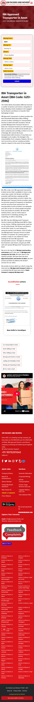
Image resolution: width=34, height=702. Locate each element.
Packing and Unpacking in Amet (11, 365)
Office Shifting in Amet (9, 353)
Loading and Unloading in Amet (11, 361)
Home (4, 21)
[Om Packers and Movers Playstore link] (8, 504)
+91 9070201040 (11, 452)
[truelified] (17, 461)
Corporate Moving (24, 476)
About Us (9, 691)
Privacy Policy (17, 691)
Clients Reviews (7, 481)
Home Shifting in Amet (9, 349)
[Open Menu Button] (31, 3)
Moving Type (7, 65)
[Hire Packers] (24, 461)
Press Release (6, 496)
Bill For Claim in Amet (9, 369)
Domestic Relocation (25, 473)
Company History (7, 473)
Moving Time (7, 58)
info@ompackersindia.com (15, 519)
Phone (6, 52)
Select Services (8, 71)
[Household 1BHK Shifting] (17, 78)
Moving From (8, 38)
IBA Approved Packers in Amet (11, 357)
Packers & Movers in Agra (25, 603)
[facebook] (2, 461)
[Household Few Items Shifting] (17, 76)
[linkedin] (10, 461)
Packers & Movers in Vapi (25, 671)
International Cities (25, 495)
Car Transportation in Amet (10, 345)
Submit (17, 81)
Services (24, 691)
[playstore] (4, 619)
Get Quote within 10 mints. (16, 698)
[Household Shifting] (17, 74)
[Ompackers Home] (15, 3)
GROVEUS (22, 694)
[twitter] (6, 461)
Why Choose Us (6, 490)
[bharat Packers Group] (21, 461)
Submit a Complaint (8, 493)
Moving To (7, 45)
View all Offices (7, 543)
